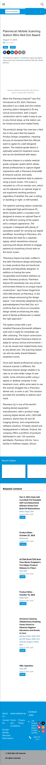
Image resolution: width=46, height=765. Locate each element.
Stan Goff (9, 42)
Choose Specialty (11, 11)
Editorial (22, 713)
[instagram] (43, 731)
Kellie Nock (23, 538)
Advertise (14, 713)
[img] (22, 4)
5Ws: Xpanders (26, 665)
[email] (20, 52)
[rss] (43, 727)
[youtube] (39, 727)
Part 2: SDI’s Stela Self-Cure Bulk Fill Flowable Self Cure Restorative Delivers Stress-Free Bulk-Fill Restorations (30, 503)
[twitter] (8, 52)
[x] (43, 723)
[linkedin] (12, 52)
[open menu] (3, 4)
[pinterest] (16, 52)
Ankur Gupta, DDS (26, 511)
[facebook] (5, 52)
